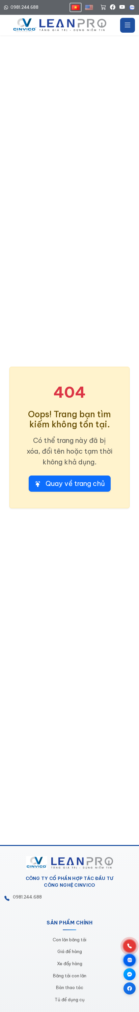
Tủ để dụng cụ (70, 999)
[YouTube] (122, 7)
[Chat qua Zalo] (129, 960)
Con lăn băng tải (69, 939)
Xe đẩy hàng (69, 963)
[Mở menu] (127, 25)
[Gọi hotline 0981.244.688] (129, 946)
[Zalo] (132, 7)
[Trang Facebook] (129, 988)
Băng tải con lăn (69, 975)
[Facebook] (112, 7)
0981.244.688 (23, 7)
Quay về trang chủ (74, 483)
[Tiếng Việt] (76, 7)
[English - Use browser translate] (89, 7)
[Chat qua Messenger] (129, 974)
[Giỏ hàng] (103, 7)
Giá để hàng (69, 951)
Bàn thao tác (69, 987)
